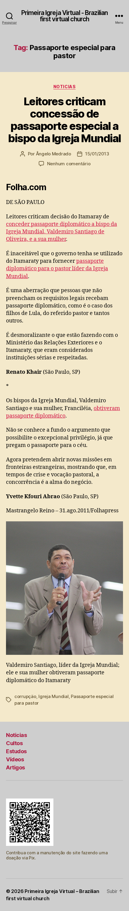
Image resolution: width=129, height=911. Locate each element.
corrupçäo (25, 696)
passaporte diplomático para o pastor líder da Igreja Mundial (57, 269)
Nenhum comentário (69, 163)
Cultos (14, 743)
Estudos (16, 751)
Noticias (64, 86)
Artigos (15, 767)
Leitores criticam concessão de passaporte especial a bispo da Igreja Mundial (64, 120)
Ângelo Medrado (53, 154)
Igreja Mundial (53, 696)
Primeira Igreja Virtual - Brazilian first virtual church (64, 16)
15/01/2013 (97, 154)
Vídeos (15, 759)
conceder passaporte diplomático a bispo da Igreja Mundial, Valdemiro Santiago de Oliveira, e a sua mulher (61, 232)
